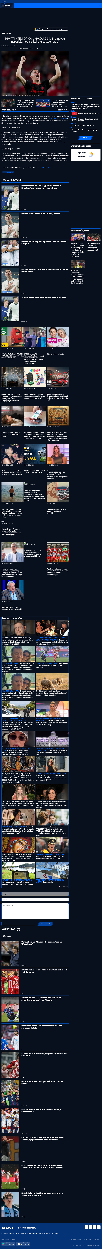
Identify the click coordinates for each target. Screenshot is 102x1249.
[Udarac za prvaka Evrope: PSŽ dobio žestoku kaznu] (10, 1093)
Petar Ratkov (8, 172)
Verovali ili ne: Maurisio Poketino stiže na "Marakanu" (41, 943)
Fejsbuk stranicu (42, 167)
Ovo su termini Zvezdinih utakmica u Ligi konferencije (41, 1110)
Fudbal (6, 33)
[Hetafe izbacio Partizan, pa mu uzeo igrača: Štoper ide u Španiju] (10, 1205)
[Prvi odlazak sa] (10, 1177)
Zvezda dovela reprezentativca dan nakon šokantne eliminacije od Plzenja (41, 999)
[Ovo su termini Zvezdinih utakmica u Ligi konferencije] (10, 1121)
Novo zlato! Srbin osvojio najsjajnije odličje (85, 130)
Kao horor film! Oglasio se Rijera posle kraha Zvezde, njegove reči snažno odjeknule (43, 1138)
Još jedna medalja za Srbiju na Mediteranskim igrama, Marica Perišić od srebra (86, 106)
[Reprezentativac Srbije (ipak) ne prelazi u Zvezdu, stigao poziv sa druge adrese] (10, 197)
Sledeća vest (62, 110)
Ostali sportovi (54, 1233)
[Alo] (3, 1)
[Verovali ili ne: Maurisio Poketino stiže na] (10, 953)
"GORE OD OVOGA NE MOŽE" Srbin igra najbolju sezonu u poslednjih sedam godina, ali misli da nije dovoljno (77, 276)
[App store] (23, 1244)
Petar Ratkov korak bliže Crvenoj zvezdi (40, 213)
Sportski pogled (43, 1233)
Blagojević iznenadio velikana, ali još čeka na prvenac (85, 119)
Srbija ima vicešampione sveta (83, 125)
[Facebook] (86, 1227)
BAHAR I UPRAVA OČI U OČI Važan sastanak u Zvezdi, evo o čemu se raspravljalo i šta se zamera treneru (25, 103)
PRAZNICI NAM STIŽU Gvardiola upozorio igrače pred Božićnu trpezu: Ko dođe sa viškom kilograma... (77, 249)
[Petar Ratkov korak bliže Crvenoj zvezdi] (10, 225)
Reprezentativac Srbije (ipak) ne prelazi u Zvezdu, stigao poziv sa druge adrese (41, 186)
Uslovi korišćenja (75, 1239)
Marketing (87, 1239)
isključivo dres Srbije (59, 118)
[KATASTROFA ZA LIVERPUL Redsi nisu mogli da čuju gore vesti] (94, 237)
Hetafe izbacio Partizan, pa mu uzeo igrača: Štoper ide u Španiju (42, 1194)
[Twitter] (94, 1227)
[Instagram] (90, 1227)
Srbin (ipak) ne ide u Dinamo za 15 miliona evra (43, 297)
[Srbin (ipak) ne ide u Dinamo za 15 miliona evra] (10, 309)
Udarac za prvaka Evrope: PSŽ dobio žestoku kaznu (42, 1082)
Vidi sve (85, 137)
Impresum (97, 1239)
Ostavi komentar (45, 924)
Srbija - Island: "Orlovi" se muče (89, 113)
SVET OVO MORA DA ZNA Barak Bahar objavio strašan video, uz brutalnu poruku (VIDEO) (59, 103)
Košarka (23, 1233)
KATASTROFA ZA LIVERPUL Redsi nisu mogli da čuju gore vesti (93, 246)
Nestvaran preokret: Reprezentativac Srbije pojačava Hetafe (42, 1026)
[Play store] (8, 1244)
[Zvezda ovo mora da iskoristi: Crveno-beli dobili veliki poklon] (10, 981)
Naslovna (4, 1233)
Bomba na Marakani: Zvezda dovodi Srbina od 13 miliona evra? (44, 270)
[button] (45, 48)
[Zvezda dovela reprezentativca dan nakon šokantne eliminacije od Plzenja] (10, 1009)
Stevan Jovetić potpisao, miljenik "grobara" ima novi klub (44, 1054)
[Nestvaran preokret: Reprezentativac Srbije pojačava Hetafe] (10, 1037)
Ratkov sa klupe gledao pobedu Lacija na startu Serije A (44, 242)
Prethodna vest (9, 110)
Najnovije (12, 1233)
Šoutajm (34, 1233)
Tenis (29, 1233)
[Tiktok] (99, 1227)
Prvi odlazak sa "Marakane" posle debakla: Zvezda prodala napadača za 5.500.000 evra (42, 1166)
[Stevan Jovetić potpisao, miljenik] (10, 1065)
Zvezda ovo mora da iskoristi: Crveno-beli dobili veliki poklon (44, 971)
